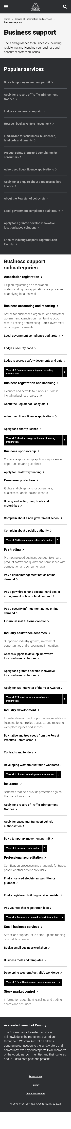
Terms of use (35, 1076)
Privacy (35, 1085)
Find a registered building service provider (31, 895)
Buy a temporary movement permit (27, 82)
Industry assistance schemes (25, 633)
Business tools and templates (23, 960)
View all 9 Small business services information (30, 982)
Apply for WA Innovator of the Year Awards (32, 688)
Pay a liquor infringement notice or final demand (30, 577)
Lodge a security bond (18, 348)
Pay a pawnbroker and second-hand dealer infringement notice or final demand (32, 594)
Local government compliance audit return (32, 211)
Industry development (20, 710)
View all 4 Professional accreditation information (32, 917)
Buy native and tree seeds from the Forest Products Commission (31, 737)
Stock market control (19, 992)
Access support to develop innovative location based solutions (28, 656)
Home (7, 19)
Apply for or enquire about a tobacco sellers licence (32, 184)
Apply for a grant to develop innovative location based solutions (29, 225)
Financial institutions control (25, 621)
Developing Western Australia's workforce (31, 765)
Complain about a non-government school (31, 518)
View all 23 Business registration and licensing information (30, 440)
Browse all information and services (33, 19)
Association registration (21, 277)
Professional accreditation (23, 858)
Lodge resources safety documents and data (33, 361)
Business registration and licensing (29, 383)
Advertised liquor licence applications (29, 169)
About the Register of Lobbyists (24, 198)
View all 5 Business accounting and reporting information (29, 372)
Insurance (11, 784)
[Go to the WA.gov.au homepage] (35, 7)
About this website (35, 1093)
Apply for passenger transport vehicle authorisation (28, 824)
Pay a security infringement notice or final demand (31, 611)
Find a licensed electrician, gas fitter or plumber (29, 880)
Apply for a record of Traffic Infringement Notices (31, 97)
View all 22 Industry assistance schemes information (27, 699)
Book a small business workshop (25, 948)
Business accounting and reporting (29, 306)
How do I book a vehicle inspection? (27, 124)
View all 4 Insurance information (23, 848)
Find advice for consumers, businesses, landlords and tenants (30, 138)
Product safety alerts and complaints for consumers (30, 155)
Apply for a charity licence (21, 429)
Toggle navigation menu (6, 7)
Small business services (21, 927)
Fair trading (12, 550)
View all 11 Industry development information (30, 774)
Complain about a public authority (26, 530)
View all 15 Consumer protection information (29, 540)
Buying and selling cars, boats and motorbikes (26, 503)
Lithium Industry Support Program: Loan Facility (30, 242)
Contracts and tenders (18, 752)
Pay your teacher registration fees (26, 908)
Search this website (65, 7)
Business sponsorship (20, 451)
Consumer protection (19, 480)
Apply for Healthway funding (22, 472)
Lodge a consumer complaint (23, 111)
